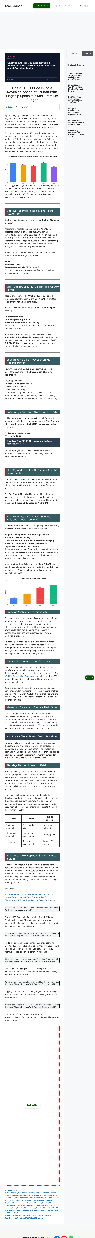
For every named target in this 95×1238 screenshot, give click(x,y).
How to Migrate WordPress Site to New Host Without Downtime (75, 88)
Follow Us (32, 1105)
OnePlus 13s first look (32, 1195)
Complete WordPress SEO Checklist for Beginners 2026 (74, 112)
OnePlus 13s (12, 1193)
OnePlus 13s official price (42, 1200)
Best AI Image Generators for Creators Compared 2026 (76, 133)
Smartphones (70, 6)
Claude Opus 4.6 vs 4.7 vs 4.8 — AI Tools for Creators (31, 900)
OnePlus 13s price (34, 1203)
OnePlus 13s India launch (18, 1198)
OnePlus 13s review (17, 1205)
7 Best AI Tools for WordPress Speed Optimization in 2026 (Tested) (75, 76)
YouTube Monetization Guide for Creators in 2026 (29, 894)
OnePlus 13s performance (15, 1203)
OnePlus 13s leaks (23, 1200)
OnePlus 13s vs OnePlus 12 (47, 1208)
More (55, 6)
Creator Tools (43, 6)
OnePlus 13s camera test (46, 1193)
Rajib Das (9, 107)
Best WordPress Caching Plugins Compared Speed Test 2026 (75, 100)
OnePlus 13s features (13, 1195)
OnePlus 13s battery (26, 1193)
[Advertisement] (47, 29)
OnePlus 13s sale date (35, 1205)
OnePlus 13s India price (38, 1198)
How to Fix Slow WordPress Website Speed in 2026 (76, 122)
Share (91, 677)
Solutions (84, 6)
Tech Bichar (13, 6)
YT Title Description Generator (19, 676)
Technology (12, 1190)
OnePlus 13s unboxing (26, 1208)
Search (87, 53)
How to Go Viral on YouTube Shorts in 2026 (25, 897)
